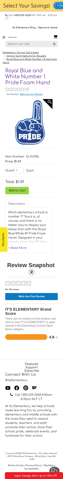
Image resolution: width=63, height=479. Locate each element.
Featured (31, 364)
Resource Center (48, 27)
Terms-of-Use (15, 465)
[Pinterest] (25, 388)
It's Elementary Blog (24, 27)
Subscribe (31, 370)
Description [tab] (16, 203)
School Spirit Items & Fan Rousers (26, 56)
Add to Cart (17, 190)
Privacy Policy (33, 465)
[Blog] (34, 388)
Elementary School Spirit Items (21, 52)
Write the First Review (31, 94)
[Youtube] (7, 388)
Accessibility (31, 469)
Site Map (48, 465)
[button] (58, 5)
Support (31, 367)
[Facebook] (16, 388)
